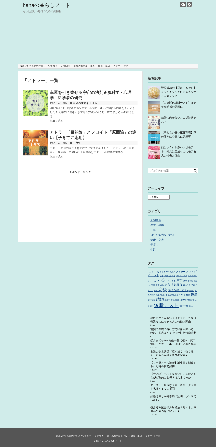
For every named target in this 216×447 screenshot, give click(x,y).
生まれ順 (186, 294)
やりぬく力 (170, 272)
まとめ (162, 272)
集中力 (184, 306)
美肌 (172, 300)
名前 (162, 285)
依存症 (190, 281)
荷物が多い (192, 300)
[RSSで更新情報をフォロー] (189, 4)
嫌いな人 (187, 285)
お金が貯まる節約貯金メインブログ (38, 66)
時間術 (191, 291)
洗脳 (157, 295)
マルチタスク (181, 276)
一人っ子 (169, 281)
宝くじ (150, 291)
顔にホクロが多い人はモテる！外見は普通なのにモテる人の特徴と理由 (178, 151)
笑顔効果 (151, 300)
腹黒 (177, 300)
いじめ (155, 271)
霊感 (191, 306)
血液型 (150, 306)
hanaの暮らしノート (47, 5)
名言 (167, 284)
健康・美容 (104, 66)
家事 (156, 291)
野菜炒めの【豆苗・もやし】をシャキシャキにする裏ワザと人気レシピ (178, 91)
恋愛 (162, 289)
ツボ (162, 276)
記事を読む (56, 120)
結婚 (160, 299)
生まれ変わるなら (173, 295)
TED (149, 272)
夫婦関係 (176, 284)
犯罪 (162, 294)
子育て (116, 66)
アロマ (189, 271)
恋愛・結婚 (157, 225)
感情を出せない (178, 290)
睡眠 (194, 294)
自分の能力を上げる (84, 66)
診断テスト (166, 305)
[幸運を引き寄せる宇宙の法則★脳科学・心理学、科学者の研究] (35, 103)
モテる (158, 280)
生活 (126, 66)
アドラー (180, 271)
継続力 (167, 300)
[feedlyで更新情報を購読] (183, 4)
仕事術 (178, 280)
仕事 (153, 230)
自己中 (183, 300)
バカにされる (169, 276)
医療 (157, 285)
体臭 (185, 281)
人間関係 (65, 66)
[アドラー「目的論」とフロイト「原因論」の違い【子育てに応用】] (35, 142)
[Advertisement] (108, 38)
